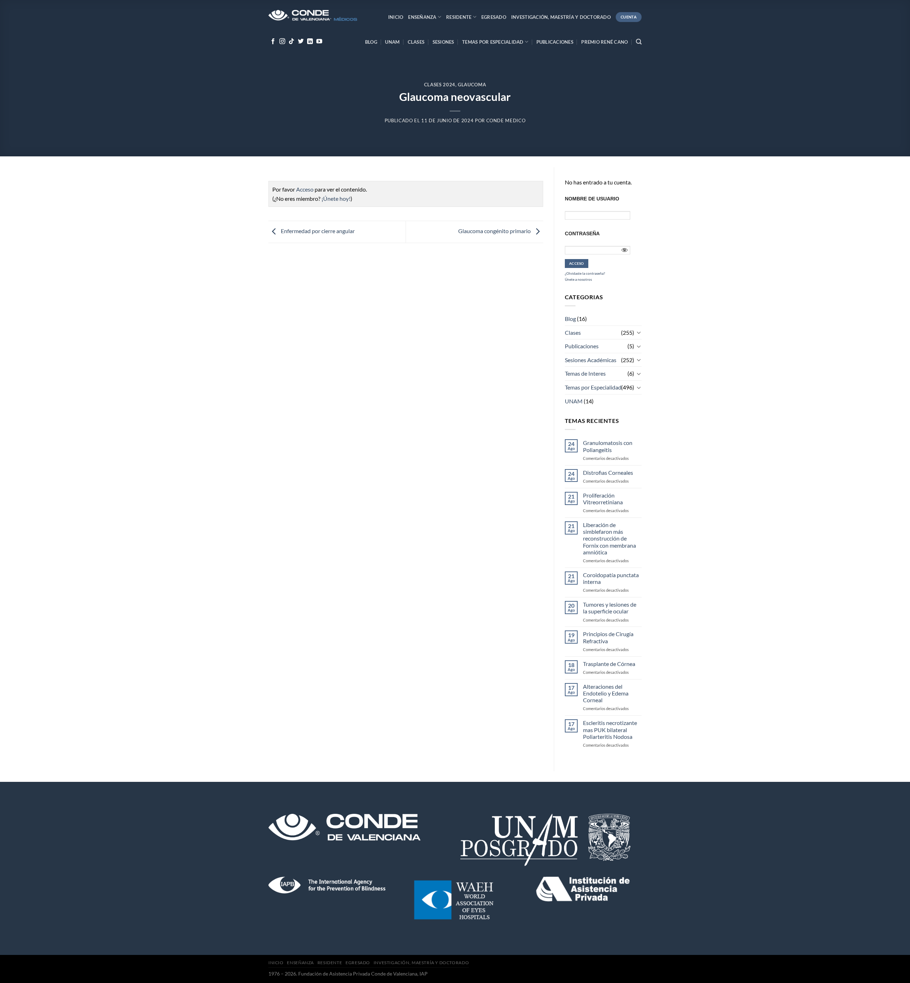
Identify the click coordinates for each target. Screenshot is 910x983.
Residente (458, 17)
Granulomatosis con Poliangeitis (607, 446)
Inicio (395, 17)
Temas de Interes (585, 373)
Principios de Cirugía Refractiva (608, 637)
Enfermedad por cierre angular (317, 231)
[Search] (639, 42)
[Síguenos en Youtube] (319, 41)
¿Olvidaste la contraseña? (585, 273)
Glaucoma (472, 84)
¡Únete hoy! (335, 198)
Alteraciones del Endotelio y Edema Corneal (605, 693)
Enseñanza (422, 17)
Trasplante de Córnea (609, 663)
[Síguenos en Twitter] (301, 41)
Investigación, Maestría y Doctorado (561, 17)
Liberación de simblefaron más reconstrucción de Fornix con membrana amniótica (609, 538)
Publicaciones (554, 42)
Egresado (493, 17)
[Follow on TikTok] (291, 41)
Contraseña (582, 233)
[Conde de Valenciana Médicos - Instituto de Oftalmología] (312, 16)
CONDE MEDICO (506, 120)
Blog (371, 42)
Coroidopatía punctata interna (611, 578)
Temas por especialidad (493, 42)
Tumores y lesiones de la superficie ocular (609, 607)
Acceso (305, 189)
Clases (416, 42)
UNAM (392, 42)
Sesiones (443, 42)
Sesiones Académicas (590, 359)
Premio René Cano (604, 42)
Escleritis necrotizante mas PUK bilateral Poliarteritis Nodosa (610, 729)
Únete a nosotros (578, 279)
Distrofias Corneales (608, 472)
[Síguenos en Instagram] (282, 41)
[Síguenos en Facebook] (273, 41)
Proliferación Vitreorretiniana (603, 498)
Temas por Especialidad (593, 387)
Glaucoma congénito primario (495, 231)
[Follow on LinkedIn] (310, 41)
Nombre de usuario (592, 199)
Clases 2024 (439, 84)
